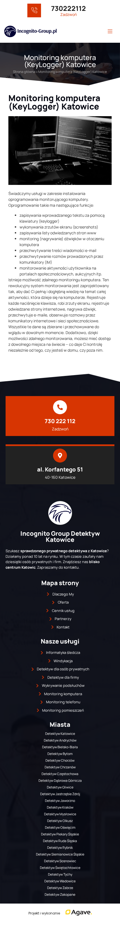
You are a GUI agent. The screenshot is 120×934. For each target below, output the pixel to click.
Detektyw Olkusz (60, 820)
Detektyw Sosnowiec (60, 861)
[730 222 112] (60, 407)
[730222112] (34, 10)
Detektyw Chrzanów (60, 767)
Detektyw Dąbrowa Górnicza (60, 780)
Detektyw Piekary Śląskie (60, 834)
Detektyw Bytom (60, 753)
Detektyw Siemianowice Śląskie (60, 854)
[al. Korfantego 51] (60, 456)
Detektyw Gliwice (60, 787)
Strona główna (24, 71)
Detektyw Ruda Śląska (60, 840)
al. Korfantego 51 (60, 469)
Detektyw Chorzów (60, 760)
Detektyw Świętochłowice (60, 867)
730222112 (68, 8)
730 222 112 (60, 421)
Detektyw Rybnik (60, 847)
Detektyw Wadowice (60, 881)
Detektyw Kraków (60, 807)
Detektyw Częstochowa (60, 773)
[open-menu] (110, 31)
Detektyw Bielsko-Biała (60, 747)
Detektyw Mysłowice (60, 814)
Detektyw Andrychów (60, 740)
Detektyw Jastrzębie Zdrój (60, 794)
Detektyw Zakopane (60, 894)
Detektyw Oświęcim (60, 827)
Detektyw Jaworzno (60, 800)
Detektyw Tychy (60, 874)
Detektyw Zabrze (60, 887)
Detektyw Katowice (60, 733)
